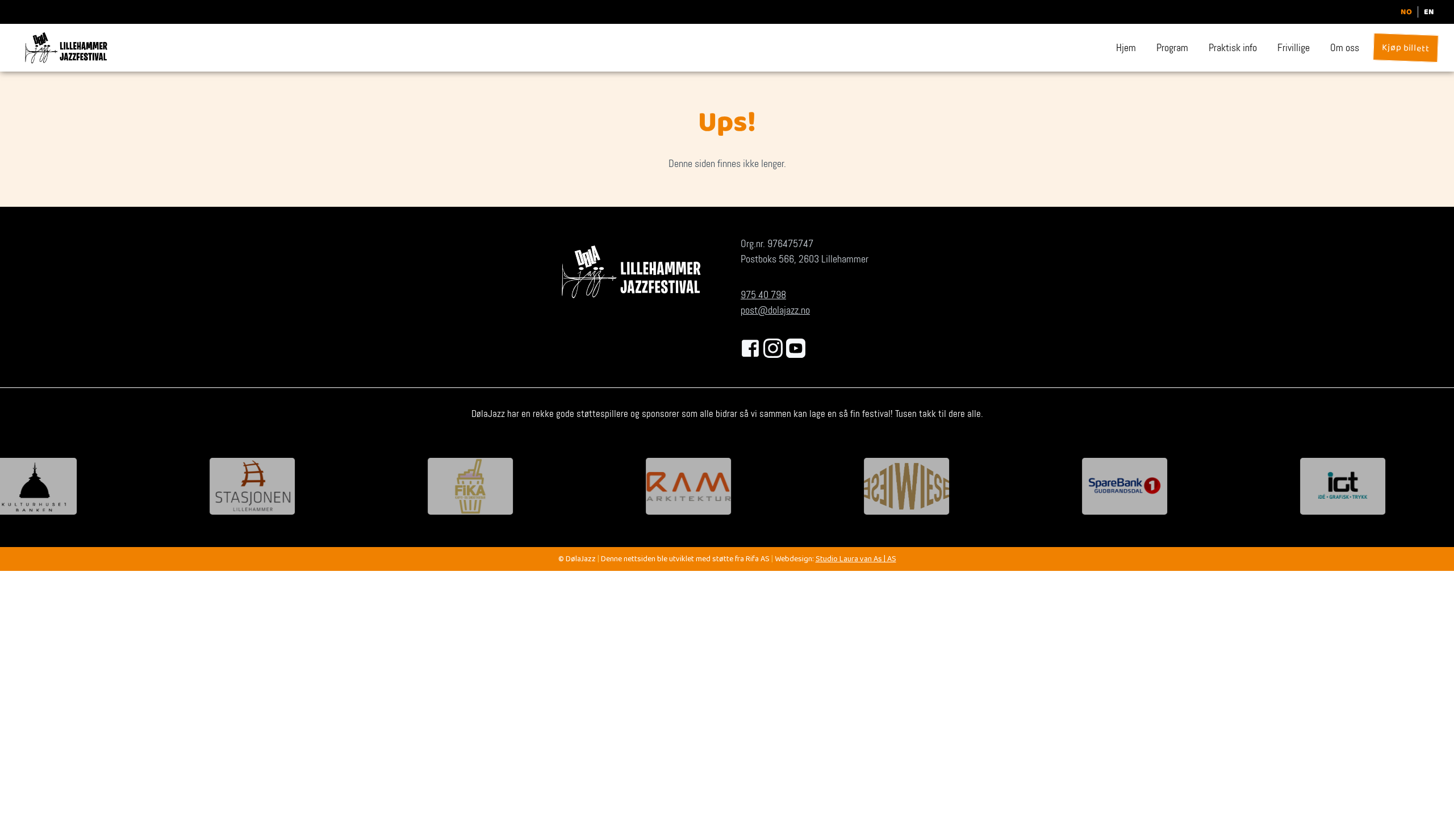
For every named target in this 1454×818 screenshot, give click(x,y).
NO (1406, 12)
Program (1172, 48)
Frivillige (1293, 48)
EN (1429, 12)
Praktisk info (1233, 48)
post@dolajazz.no (775, 310)
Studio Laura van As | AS (856, 560)
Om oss (1344, 48)
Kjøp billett (1405, 49)
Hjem (1126, 48)
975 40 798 (763, 295)
